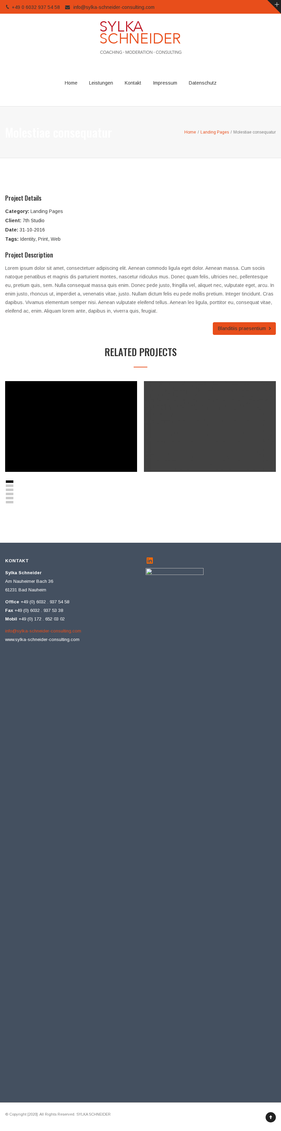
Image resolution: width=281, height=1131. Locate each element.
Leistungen (101, 83)
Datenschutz (203, 83)
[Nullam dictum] (202, 441)
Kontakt (133, 83)
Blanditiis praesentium (242, 328)
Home (71, 83)
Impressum (165, 83)
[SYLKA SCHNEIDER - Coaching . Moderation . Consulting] (140, 37)
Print (43, 239)
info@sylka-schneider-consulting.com (114, 7)
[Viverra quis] (64, 441)
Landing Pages (46, 211)
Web (56, 239)
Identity (27, 239)
